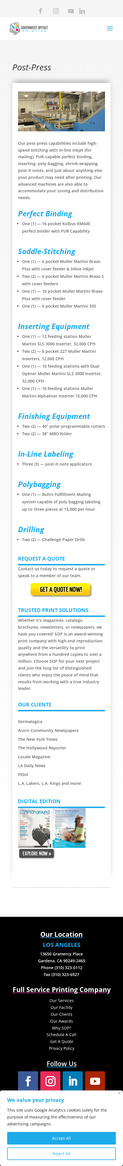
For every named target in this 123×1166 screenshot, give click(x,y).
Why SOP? (61, 1028)
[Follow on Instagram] (50, 1081)
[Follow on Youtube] (95, 1081)
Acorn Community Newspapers (48, 730)
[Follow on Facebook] (28, 1081)
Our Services (61, 1000)
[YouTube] (70, 12)
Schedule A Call (61, 1034)
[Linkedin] (81, 12)
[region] (61, 1128)
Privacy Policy (61, 1048)
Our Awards (61, 1021)
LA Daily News (31, 765)
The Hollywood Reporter (42, 748)
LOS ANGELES (61, 945)
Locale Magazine (34, 756)
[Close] (119, 1093)
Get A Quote (61, 1041)
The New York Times (37, 739)
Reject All (61, 1153)
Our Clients (61, 1014)
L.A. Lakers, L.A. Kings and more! (50, 783)
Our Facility (61, 1007)
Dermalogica (30, 721)
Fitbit (23, 774)
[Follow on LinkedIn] (73, 1081)
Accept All (61, 1138)
